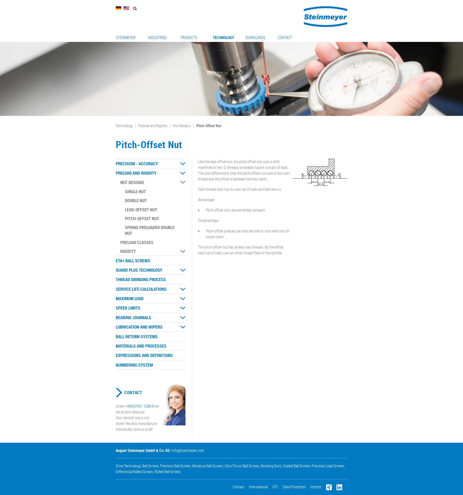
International (258, 486)
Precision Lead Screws (328, 466)
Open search (134, 8)
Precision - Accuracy (137, 163)
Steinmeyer (126, 37)
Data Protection (294, 486)
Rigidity (128, 251)
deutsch (119, 8)
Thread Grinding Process (141, 279)
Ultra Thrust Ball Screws (242, 466)
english (126, 8)
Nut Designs (182, 125)
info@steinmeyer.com (188, 450)
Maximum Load (129, 298)
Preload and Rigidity (152, 125)
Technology (223, 37)
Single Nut (135, 191)
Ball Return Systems (137, 336)
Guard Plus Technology (139, 270)
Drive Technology (128, 466)
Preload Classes (136, 242)
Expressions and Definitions (144, 355)
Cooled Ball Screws (296, 466)
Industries (157, 37)
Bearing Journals (133, 317)
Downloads (255, 37)
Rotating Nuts (271, 466)
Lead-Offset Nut (141, 209)
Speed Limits (128, 308)
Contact (285, 37)
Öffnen (183, 164)
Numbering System (134, 365)
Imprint (315, 486)
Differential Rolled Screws (134, 471)
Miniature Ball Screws (207, 466)
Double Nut (136, 200)
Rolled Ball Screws (168, 471)
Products (189, 37)
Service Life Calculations (141, 289)
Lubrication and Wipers (139, 327)
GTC (275, 486)
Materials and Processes (141, 346)
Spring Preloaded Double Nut (150, 230)
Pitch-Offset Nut (208, 125)
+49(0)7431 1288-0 (139, 406)
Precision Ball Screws (175, 466)
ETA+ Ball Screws (133, 261)
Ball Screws (150, 466)
